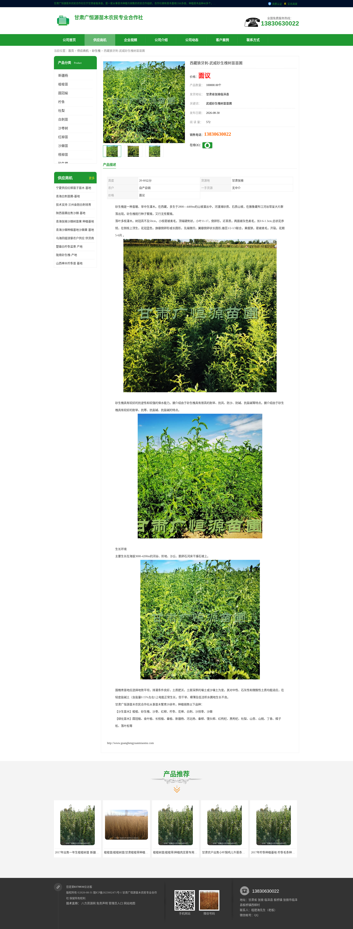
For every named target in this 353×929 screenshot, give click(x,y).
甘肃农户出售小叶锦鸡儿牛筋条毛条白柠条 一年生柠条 (138, 852)
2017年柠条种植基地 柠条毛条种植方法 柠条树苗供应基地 (189, 852)
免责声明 (102, 903)
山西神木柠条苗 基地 (69, 263)
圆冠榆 (63, 93)
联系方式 (253, 40)
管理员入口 (116, 903)
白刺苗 (63, 119)
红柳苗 (63, 137)
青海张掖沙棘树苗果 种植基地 (75, 221)
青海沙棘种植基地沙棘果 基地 (75, 229)
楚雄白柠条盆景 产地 (69, 246)
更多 (92, 178)
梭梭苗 (63, 84)
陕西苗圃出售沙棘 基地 (70, 213)
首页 (71, 50)
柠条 (61, 102)
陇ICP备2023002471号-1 (107, 892)
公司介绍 (161, 40)
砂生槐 (96, 50)
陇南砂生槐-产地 (66, 255)
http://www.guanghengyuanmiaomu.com (130, 743)
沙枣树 (63, 128)
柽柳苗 (63, 154)
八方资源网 (88, 903)
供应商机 (99, 40)
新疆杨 (63, 75)
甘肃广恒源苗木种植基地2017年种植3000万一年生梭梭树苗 (288, 852)
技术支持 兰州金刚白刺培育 (73, 204)
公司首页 (69, 40)
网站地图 (129, 903)
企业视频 (130, 40)
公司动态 (191, 40)
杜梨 (61, 110)
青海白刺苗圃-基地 (68, 196)
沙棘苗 (63, 146)
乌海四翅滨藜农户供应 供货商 (75, 238)
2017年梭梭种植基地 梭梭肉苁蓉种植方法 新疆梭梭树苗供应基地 (243, 852)
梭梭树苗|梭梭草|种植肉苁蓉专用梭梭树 (80, 852)
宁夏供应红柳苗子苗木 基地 (73, 187)
